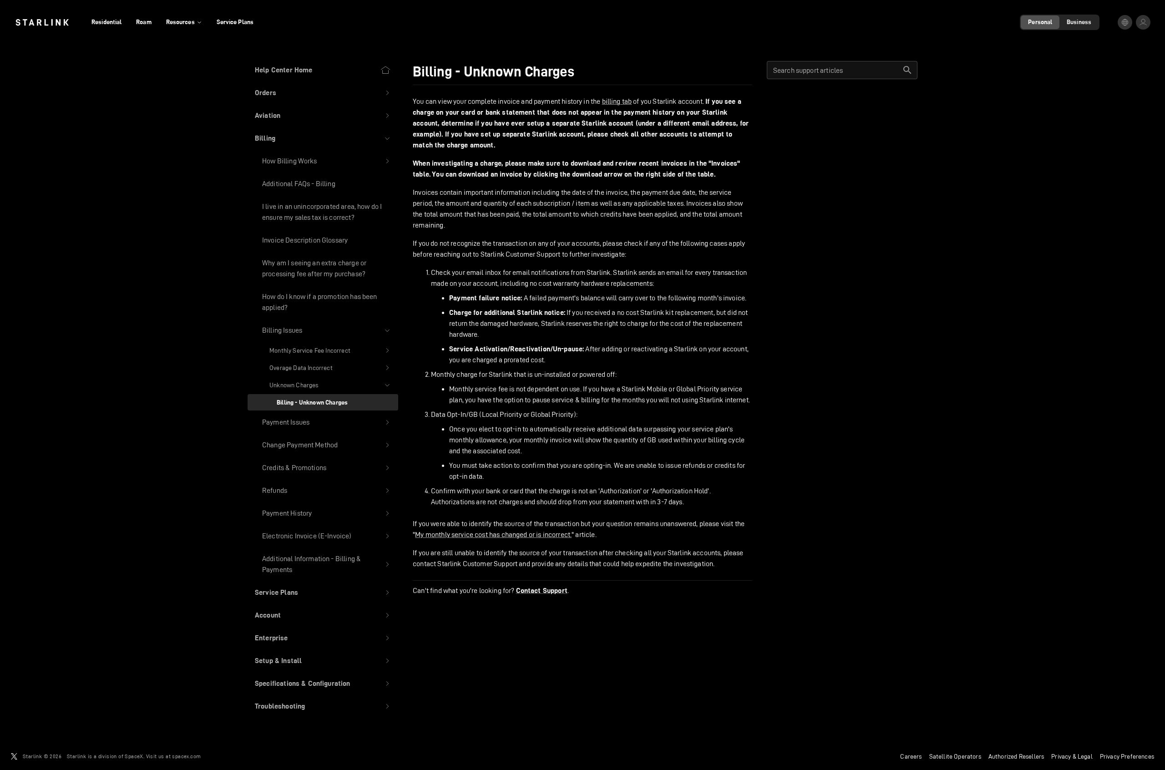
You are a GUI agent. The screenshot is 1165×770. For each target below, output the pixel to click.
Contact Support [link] (541, 590)
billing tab (617, 101)
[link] (42, 22)
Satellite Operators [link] (955, 756)
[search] (907, 70)
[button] (323, 93)
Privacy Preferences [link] (1127, 756)
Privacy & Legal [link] (1072, 756)
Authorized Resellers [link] (1016, 756)
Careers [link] (911, 756)
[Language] (1125, 22)
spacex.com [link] (186, 756)
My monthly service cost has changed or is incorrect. (493, 534)
